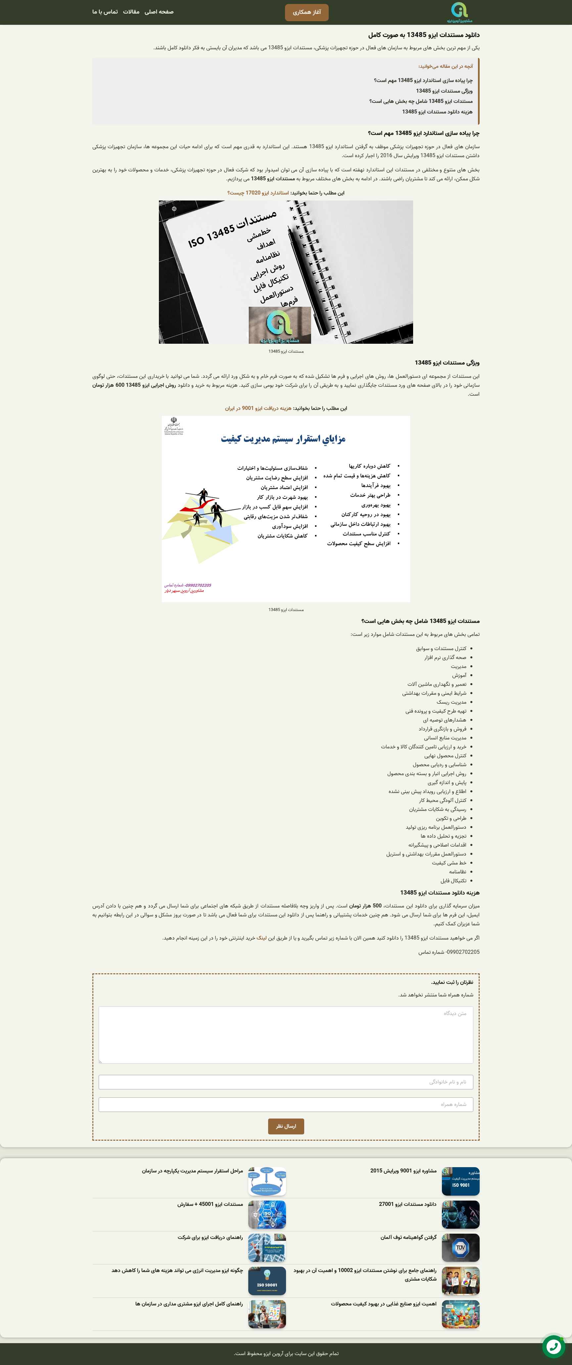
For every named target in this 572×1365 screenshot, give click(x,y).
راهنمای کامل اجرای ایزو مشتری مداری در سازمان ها (189, 1304)
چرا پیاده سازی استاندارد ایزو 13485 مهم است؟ (423, 80)
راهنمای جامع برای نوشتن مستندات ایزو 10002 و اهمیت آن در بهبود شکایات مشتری (365, 1275)
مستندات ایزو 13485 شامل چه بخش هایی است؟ (421, 101)
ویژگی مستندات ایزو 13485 (444, 91)
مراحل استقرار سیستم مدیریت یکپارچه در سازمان (192, 1171)
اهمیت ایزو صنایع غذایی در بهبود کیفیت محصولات (384, 1304)
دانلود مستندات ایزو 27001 (408, 1205)
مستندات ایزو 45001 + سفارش (210, 1205)
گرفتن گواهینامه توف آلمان (409, 1238)
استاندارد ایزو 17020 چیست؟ (258, 193)
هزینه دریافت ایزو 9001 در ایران (258, 408)
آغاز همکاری (307, 12)
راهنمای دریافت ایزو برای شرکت (210, 1238)
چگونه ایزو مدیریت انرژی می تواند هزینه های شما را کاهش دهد (177, 1271)
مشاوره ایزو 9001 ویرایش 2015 (403, 1171)
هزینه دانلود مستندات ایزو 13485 (437, 112)
